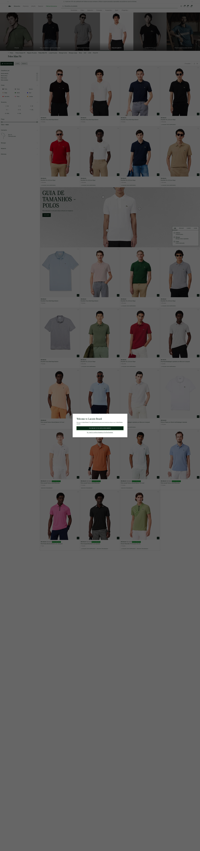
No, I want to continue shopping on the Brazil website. (100, 432)
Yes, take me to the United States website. (100, 428)
